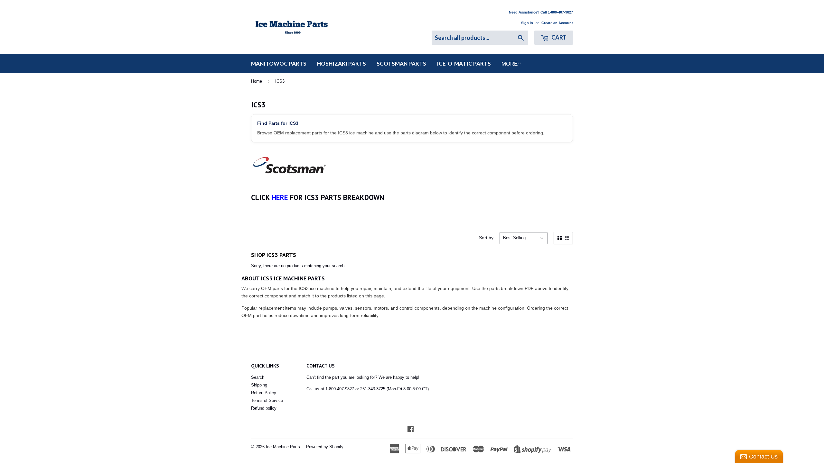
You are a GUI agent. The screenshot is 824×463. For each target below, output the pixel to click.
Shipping (259, 385)
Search (257, 377)
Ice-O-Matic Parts (464, 63)
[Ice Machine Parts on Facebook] (410, 430)
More (509, 64)
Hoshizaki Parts (341, 63)
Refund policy (263, 408)
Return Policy (263, 392)
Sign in (527, 23)
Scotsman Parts (401, 63)
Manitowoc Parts (278, 63)
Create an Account (557, 23)
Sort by (486, 237)
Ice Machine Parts (283, 446)
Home (256, 81)
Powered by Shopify (324, 446)
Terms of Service (267, 400)
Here (280, 197)
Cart (558, 37)
